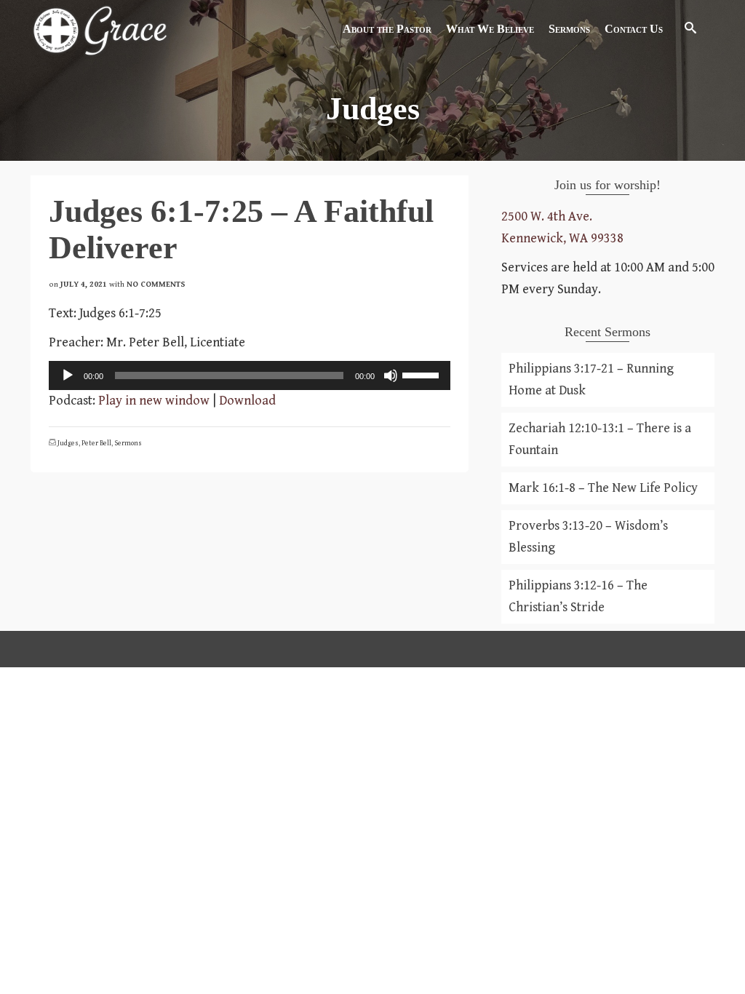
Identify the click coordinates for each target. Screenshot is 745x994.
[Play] (67, 375)
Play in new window (154, 400)
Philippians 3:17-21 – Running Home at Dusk (591, 379)
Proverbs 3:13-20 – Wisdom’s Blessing (588, 536)
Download (247, 400)
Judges (68, 443)
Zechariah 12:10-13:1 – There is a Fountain (600, 439)
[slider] (422, 374)
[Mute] (390, 375)
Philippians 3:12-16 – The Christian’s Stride (578, 596)
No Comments (156, 284)
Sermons (128, 443)
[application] (249, 375)
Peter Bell (96, 443)
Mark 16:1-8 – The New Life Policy (603, 488)
